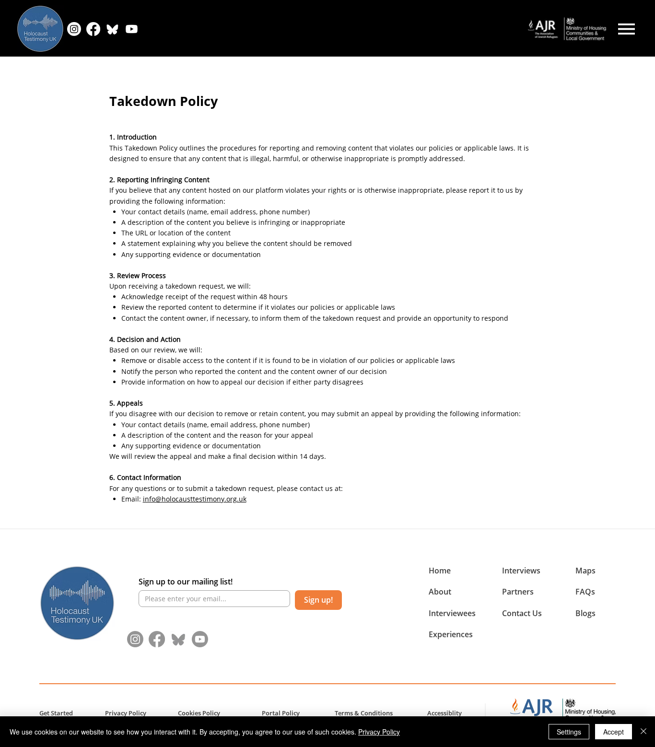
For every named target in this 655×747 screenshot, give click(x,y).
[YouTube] (132, 29)
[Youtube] (200, 639)
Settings (569, 731)
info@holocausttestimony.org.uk (194, 498)
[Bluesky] (112, 29)
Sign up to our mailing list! (186, 581)
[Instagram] (74, 29)
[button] (440, 591)
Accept (613, 731)
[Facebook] (93, 29)
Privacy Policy (379, 731)
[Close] (643, 731)
